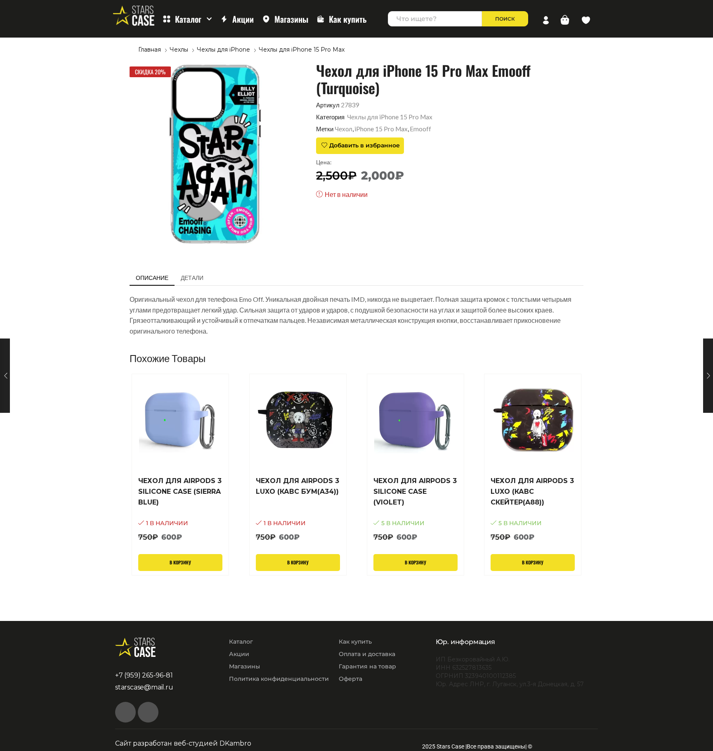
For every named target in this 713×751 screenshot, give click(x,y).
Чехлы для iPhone (223, 49)
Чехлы (179, 49)
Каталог (188, 19)
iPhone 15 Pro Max (381, 129)
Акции (243, 19)
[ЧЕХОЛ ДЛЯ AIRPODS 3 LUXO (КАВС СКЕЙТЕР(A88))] (533, 509)
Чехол (343, 129)
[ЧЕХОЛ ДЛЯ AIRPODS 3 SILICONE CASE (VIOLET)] (415, 509)
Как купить (348, 19)
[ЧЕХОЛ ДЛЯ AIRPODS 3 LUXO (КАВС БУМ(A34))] (298, 509)
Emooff (420, 129)
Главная (149, 49)
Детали (192, 277)
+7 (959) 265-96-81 (143, 675)
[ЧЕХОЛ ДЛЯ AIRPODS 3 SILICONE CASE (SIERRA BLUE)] (180, 509)
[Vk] (125, 712)
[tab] (152, 278)
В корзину (180, 562)
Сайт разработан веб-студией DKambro (183, 743)
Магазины (291, 19)
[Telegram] (148, 712)
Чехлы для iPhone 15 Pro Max (302, 49)
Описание (152, 277)
